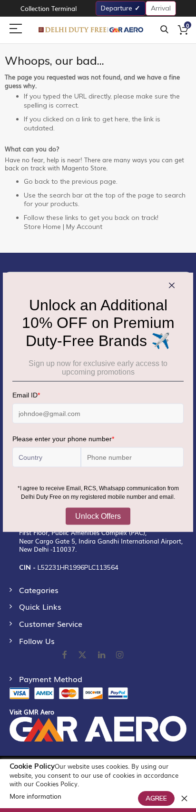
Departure (116, 8)
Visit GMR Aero (32, 711)
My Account (84, 226)
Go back (36, 181)
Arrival (161, 8)
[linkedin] (102, 655)
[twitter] (82, 655)
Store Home (42, 226)
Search (164, 29)
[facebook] (64, 655)
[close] (184, 798)
